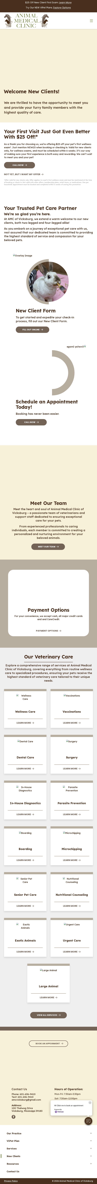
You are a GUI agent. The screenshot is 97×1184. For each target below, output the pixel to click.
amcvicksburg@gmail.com (26, 1099)
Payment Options (47, 630)
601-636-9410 (27, 1094)
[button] (88, 1121)
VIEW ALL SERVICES (47, 1015)
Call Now (18, 165)
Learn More (65, 2)
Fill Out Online (31, 329)
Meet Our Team (46, 546)
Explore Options (62, 7)
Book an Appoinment (48, 1043)
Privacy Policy (11, 1181)
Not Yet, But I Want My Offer (22, 174)
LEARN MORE (24, 723)
